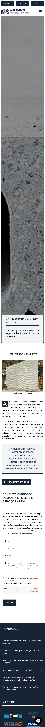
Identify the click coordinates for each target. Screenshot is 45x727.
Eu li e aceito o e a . (21, 579)
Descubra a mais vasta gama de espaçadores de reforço (22, 661)
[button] (3, 377)
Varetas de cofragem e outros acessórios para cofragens (20, 688)
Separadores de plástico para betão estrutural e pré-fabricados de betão (18, 678)
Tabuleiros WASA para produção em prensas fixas (22, 651)
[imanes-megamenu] (15, 9)
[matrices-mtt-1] (22, 376)
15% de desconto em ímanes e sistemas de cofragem (21, 642)
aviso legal (22, 578)
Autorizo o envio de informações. (18, 583)
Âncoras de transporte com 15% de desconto (22, 670)
